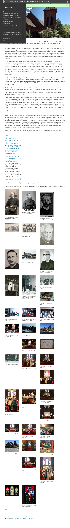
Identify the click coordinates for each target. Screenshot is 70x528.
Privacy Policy (25, 518)
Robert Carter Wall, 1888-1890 (11, 140)
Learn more (31, 5)
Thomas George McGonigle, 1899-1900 (13, 155)
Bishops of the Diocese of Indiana (12, 15)
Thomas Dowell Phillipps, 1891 (12, 143)
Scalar (12, 518)
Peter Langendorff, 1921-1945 (11, 160)
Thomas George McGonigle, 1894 (12, 148)
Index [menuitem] (5, 40)
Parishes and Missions (9, 21)
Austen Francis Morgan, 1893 (11, 146)
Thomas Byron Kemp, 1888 (11, 138)
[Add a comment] (6, 509)
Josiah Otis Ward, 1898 (10, 153)
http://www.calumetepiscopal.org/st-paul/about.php (30, 183)
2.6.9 (14, 518)
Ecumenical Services (8, 30)
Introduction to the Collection (11, 13)
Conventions (7, 23)
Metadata (28, 516)
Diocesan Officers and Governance (12, 32)
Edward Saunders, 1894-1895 (11, 150)
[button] (65, 1)
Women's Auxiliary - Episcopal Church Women (12, 35)
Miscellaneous (7, 38)
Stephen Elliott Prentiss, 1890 (11, 142)
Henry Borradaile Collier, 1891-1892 (13, 145)
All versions (24, 516)
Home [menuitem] (5, 11)
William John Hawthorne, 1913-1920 (13, 158)
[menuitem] (1, 1)
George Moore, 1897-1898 (11, 151)
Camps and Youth (8, 27)
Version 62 (7, 516)
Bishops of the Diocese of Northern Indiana (12, 18)
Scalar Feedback (31, 518)
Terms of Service (19, 518)
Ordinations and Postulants (10, 25)
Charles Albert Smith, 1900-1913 (12, 156)
